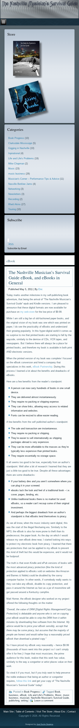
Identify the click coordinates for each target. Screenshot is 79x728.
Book (57, 691)
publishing (14, 700)
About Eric (59, 711)
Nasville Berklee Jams (20, 184)
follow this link (23, 681)
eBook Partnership (42, 366)
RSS (11, 244)
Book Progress (16, 138)
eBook (23, 695)
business (13, 695)
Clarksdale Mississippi (20, 143)
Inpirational (14, 153)
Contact (71, 711)
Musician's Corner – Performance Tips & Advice (33, 178)
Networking (14, 189)
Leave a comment (43, 700)
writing (24, 700)
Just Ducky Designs (45, 724)
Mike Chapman (16, 163)
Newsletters (14, 194)
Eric (40, 289)
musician (24, 697)
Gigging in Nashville (18, 148)
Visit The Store (44, 711)
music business (16, 173)
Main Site (8, 711)
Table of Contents (25, 711)
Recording (13, 199)
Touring (12, 209)
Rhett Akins (14, 204)
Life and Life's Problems (21, 158)
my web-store (27, 311)
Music (11, 168)
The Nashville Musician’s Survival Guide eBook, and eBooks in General (39, 277)
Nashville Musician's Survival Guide (50, 697)
